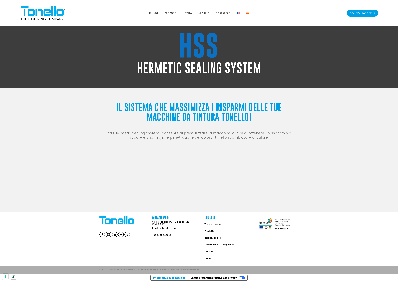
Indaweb (195, 269)
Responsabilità (212, 237)
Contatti (209, 258)
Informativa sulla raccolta (169, 277)
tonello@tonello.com (164, 228)
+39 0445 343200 (161, 235)
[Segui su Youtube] (120, 234)
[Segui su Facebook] (102, 234)
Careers (208, 251)
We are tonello (212, 224)
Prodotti (209, 231)
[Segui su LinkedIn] (114, 234)
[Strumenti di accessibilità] (13, 277)
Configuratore (361, 13)
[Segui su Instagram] (108, 234)
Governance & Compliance (219, 244)
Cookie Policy (166, 269)
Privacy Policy (149, 269)
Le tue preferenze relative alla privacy (214, 277)
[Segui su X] (126, 234)
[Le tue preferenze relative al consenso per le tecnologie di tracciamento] (5, 277)
